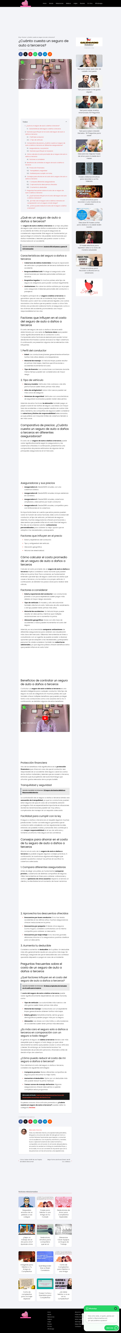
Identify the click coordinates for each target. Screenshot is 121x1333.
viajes (75, 3)
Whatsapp (98, 3)
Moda (51, 3)
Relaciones (59, 3)
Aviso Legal (78, 1319)
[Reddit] (50, 54)
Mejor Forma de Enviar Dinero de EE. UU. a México (58, 1161)
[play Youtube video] (45, 718)
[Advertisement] (60, 22)
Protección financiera (36, 168)
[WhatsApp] (35, 54)
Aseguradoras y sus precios (38, 148)
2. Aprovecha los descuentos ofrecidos (43, 184)
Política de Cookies (81, 1317)
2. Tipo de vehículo (36, 140)
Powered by (83, 1319)
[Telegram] (45, 54)
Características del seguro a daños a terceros (45, 129)
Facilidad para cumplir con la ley (41, 173)
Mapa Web (78, 1324)
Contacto (78, 1326)
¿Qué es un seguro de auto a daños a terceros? (43, 126)
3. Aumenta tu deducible (38, 187)
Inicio (45, 3)
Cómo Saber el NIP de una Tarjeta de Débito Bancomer (31, 1161)
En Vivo (90, 3)
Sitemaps (78, 1322)
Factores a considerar (37, 159)
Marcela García (35, 1130)
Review (82, 3)
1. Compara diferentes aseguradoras (42, 182)
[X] (25, 54)
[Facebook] (21, 54)
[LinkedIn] (40, 54)
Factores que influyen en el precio (41, 151)
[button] (115, 1308)
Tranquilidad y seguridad (38, 171)
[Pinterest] (30, 54)
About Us (78, 1312)
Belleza (68, 3)
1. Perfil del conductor (36, 137)
